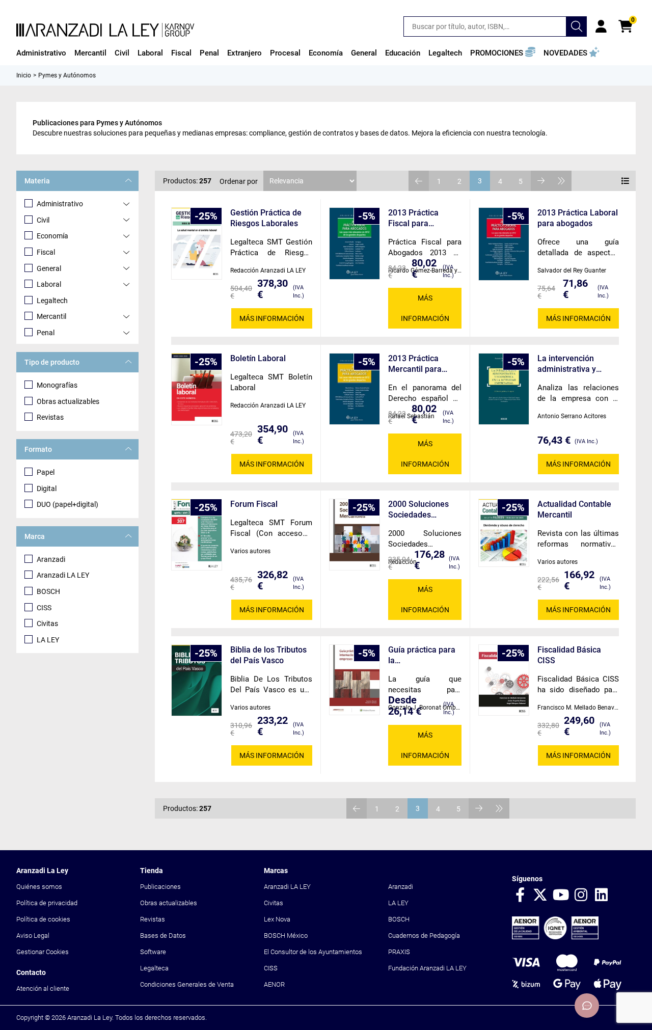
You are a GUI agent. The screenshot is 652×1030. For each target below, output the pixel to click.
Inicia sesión (601, 26)
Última (561, 181)
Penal (46, 333)
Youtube (561, 895)
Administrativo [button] (41, 53)
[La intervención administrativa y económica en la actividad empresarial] (503, 389)
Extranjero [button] (244, 53)
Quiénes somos (39, 886)
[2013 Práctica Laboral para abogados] (503, 244)
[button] (502, 53)
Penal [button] (209, 53)
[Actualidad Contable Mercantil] (503, 533)
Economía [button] (326, 53)
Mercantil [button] (90, 53)
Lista (625, 181)
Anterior (419, 181)
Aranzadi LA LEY (63, 575)
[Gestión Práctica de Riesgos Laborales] (196, 243)
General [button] (364, 53)
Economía (52, 236)
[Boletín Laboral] (196, 389)
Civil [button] (122, 53)
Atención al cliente (42, 988)
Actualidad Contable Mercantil (574, 509)
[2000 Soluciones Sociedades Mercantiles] (354, 534)
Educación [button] (402, 53)
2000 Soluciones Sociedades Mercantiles (418, 509)
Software (153, 952)
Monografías (57, 385)
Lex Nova (277, 919)
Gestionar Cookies (42, 952)
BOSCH (48, 591)
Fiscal (46, 252)
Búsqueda (576, 26)
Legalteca (154, 968)
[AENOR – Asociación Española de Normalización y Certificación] (555, 937)
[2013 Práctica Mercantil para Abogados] (354, 389)
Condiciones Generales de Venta (187, 984)
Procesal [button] (285, 53)
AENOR (274, 984)
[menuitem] (41, 53)
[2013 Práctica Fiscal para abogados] (354, 243)
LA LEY (48, 640)
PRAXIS (399, 952)
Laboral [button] (150, 53)
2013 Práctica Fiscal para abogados (413, 218)
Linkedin (601, 895)
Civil (43, 220)
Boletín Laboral (258, 358)
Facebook (520, 895)
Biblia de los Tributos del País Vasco (268, 655)
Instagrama (581, 895)
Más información (271, 318)
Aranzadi (51, 559)
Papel (46, 472)
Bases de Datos (163, 935)
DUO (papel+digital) (67, 504)
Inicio (23, 75)
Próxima (541, 181)
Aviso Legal (32, 935)
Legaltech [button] (445, 53)
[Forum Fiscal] (196, 535)
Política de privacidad (46, 903)
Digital (47, 488)
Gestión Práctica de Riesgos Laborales (266, 218)
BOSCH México (286, 935)
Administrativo (60, 204)
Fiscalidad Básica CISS (569, 655)
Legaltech (52, 300)
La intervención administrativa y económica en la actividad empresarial (577, 364)
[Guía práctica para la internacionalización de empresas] (354, 679)
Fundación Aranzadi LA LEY (427, 968)
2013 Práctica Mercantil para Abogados (415, 364)
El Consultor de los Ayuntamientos (313, 952)
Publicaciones (160, 886)
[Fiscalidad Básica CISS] (503, 679)
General (49, 268)
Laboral (49, 284)
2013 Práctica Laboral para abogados (577, 218)
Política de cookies (43, 919)
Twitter (540, 895)
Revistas (50, 417)
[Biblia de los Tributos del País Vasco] (196, 680)
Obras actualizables (68, 401)
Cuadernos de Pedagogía (424, 935)
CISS (44, 608)
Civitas (47, 623)
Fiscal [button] (181, 53)
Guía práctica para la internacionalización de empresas (422, 655)
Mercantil (51, 316)
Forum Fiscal (254, 504)
